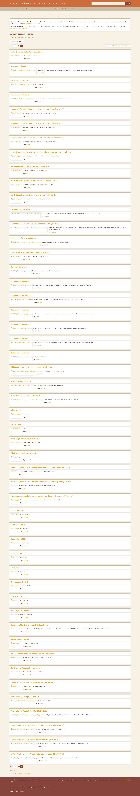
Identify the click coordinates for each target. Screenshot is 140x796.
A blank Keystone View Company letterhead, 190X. (31, 367)
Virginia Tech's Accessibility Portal (19, 28)
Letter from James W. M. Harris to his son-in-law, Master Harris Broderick (41, 152)
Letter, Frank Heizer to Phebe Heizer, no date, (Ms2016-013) (35, 740)
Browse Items (14, 8)
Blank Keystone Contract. (21, 381)
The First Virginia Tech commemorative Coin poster (32, 682)
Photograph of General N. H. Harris (25, 439)
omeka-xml (30, 773)
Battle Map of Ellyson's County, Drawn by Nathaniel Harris (34, 181)
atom (10, 773)
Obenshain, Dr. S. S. (18, 596)
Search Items (30, 37)
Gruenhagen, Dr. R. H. (19, 582)
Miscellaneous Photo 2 (20, 95)
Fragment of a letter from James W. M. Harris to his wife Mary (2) (37, 123)
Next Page (21, 46)
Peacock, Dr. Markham (20, 611)
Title (113, 46)
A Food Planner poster (20, 639)
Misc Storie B (16, 424)
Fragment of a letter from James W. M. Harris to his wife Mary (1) (37, 109)
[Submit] (129, 3)
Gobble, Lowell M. (18, 539)
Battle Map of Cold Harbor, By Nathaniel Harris (30, 166)
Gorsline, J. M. (16, 553)
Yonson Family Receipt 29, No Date (25, 697)
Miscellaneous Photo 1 (20, 81)
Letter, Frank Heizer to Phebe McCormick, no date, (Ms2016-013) (37, 725)
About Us (73, 8)
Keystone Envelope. (19, 267)
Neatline (57, 8)
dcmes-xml (21, 773)
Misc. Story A (16, 410)
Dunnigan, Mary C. (18, 525)
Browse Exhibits (37, 8)
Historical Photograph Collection (31, 23)
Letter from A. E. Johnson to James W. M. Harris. (30, 253)
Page (10, 46)
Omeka (22, 791)
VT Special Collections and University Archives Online (37, 3)
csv (13, 773)
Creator (118, 46)
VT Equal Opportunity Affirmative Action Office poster (33, 654)
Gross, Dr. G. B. (17, 568)
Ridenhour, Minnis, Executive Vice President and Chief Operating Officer (41, 467)
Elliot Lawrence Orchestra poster (24, 453)
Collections (65, 8)
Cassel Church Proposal (20, 209)
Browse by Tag (22, 37)
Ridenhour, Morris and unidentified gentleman (30, 625)
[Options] (126, 3)
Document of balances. (20, 281)
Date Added (125, 46)
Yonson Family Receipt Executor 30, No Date (29, 711)
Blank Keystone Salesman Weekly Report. (28, 396)
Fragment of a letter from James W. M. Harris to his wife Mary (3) (37, 138)
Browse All (13, 37)
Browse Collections (26, 8)
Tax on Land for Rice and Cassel (23, 238)
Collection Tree (48, 8)
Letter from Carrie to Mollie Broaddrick (27, 52)
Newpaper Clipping (18, 66)
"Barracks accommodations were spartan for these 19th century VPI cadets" (42, 496)
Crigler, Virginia (17, 510)
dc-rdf (16, 773)
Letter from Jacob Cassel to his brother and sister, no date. (35, 224)
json (26, 773)
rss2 (35, 773)
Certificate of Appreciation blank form (26, 668)
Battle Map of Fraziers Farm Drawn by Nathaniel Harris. (33, 195)
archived (28, 58)
